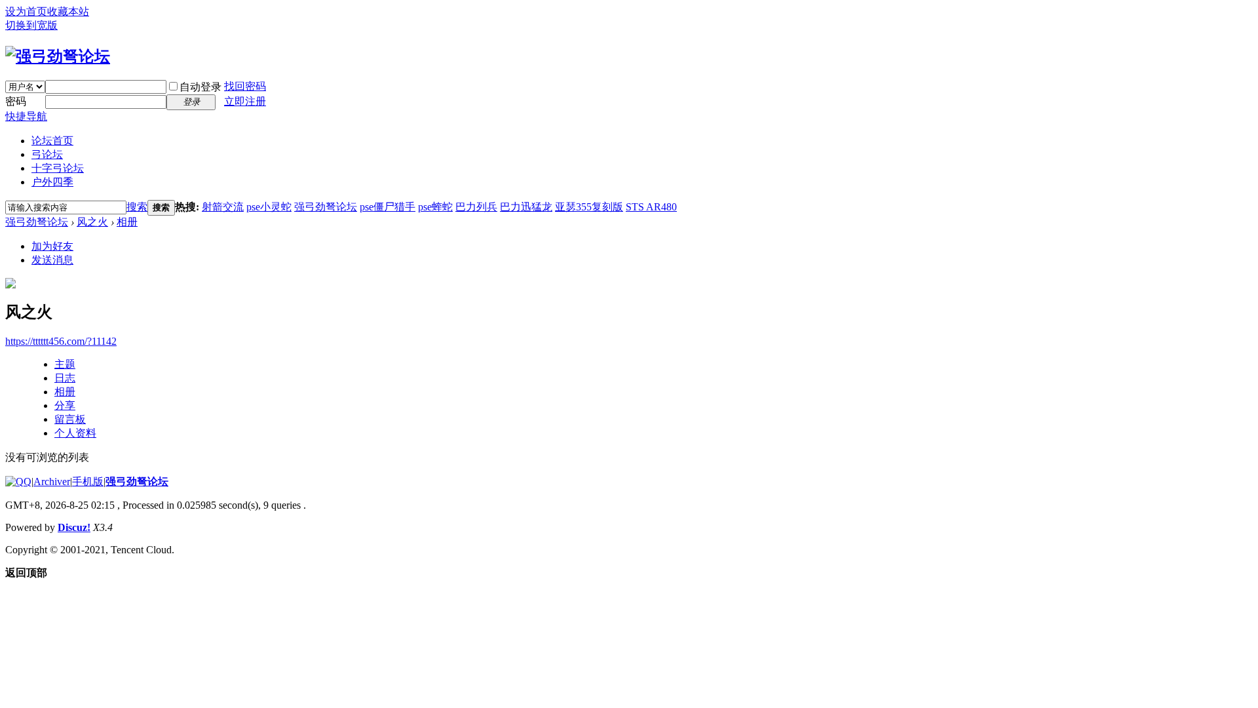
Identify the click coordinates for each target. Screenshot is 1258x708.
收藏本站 (68, 11)
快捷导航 (26, 116)
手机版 (88, 481)
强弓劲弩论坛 (325, 206)
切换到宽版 (31, 25)
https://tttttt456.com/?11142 (61, 341)
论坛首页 (52, 140)
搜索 (136, 206)
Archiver (51, 481)
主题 (64, 364)
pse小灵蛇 (269, 206)
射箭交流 (223, 206)
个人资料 (75, 433)
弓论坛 (47, 154)
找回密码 (245, 86)
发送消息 (52, 260)
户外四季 (52, 181)
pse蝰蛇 (435, 206)
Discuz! (74, 527)
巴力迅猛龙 (526, 206)
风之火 (92, 221)
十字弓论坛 (57, 168)
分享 (64, 405)
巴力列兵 (476, 206)
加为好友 (52, 246)
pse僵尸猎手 (387, 206)
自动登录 (200, 86)
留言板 (70, 419)
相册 (127, 221)
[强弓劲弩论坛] (57, 56)
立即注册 (245, 101)
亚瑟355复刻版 (589, 206)
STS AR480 (651, 206)
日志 (64, 378)
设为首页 (26, 11)
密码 (15, 101)
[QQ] (18, 481)
